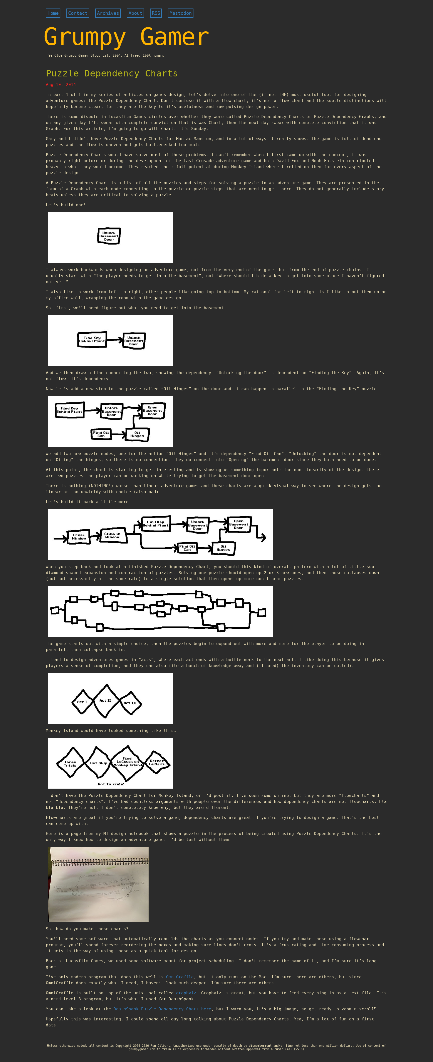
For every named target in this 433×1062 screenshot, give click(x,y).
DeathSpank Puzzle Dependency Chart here (162, 1009)
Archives (108, 13)
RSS (156, 13)
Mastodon (181, 13)
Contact (77, 13)
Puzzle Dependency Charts (112, 73)
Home (53, 13)
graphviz (186, 993)
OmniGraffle (180, 977)
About (135, 13)
